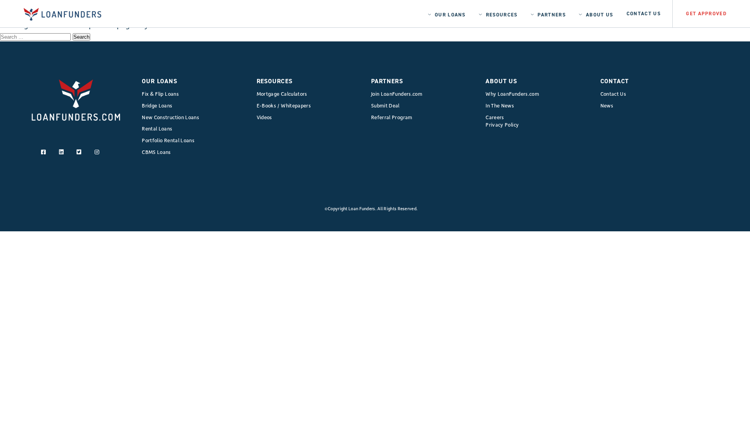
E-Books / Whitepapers (284, 105)
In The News (500, 105)
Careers (495, 117)
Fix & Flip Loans (160, 93)
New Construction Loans (170, 117)
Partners (551, 14)
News (606, 105)
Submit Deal (385, 105)
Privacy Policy (502, 124)
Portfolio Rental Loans (168, 140)
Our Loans (450, 14)
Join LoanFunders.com (396, 93)
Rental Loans (157, 128)
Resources (501, 14)
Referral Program (391, 117)
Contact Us (644, 13)
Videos (264, 117)
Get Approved (706, 13)
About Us (599, 14)
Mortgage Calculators (282, 93)
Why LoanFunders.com (512, 93)
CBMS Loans (156, 151)
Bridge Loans (157, 105)
